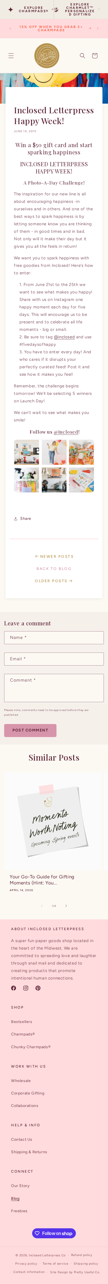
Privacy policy (26, 1263)
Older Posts (52, 581)
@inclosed (64, 336)
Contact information (29, 1272)
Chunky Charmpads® (31, 1047)
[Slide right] (66, 906)
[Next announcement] (98, 28)
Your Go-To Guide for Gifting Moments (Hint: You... (42, 880)
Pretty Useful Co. (87, 1272)
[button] (11, 56)
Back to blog (54, 568)
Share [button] (25, 518)
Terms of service (55, 1263)
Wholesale (21, 1080)
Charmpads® (23, 1034)
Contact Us (21, 1139)
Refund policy (81, 1255)
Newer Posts (57, 556)
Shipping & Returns (29, 1152)
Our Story (20, 1185)
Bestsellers (21, 1021)
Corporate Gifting (27, 1093)
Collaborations (24, 1105)
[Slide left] (42, 906)
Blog (15, 1198)
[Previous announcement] (10, 28)
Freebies (19, 1211)
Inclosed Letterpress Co (47, 1255)
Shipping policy (86, 1263)
